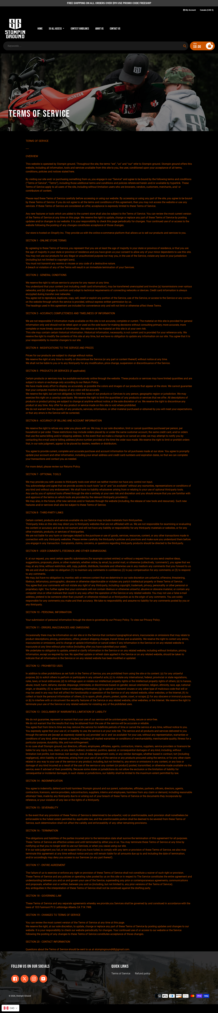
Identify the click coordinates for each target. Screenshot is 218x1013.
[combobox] (10, 1008)
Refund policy (142, 973)
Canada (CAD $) (207, 10)
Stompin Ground (23, 996)
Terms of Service (120, 973)
